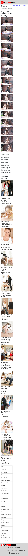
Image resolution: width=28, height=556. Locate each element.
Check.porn (17, 547)
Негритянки (4, 520)
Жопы (3, 496)
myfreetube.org (14, 550)
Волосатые (4, 488)
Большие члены (5, 474)
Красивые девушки (6, 509)
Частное (3, 533)
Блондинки (4, 472)
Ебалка (3, 467)
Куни (2, 512)
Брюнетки (4, 477)
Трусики (3, 527)
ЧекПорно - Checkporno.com (5, 536)
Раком (3, 525)
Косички (3, 506)
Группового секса (6, 490)
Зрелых (3, 501)
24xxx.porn (10, 547)
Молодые (3, 517)
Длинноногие (4, 493)
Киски (3, 504)
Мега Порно (4, 540)
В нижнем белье (5, 482)
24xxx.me (24, 5)
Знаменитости (5, 498)
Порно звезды (5, 522)
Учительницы (4, 530)
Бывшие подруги (6, 480)
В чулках (3, 485)
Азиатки (3, 469)
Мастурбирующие (6, 514)
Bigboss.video (16, 5)
